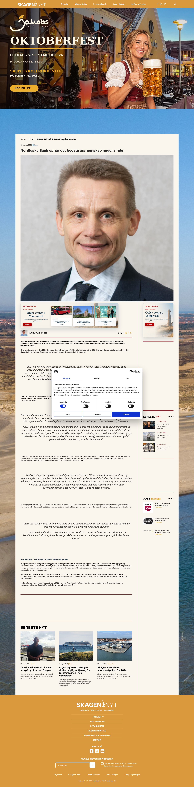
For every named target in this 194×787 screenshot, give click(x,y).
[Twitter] (130, 333)
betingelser (108, 766)
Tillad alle (126, 414)
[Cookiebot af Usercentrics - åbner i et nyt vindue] (131, 371)
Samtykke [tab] (66, 378)
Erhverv (31, 139)
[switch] (86, 406)
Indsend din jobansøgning (97, 735)
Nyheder (65, 4)
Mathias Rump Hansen (38, 333)
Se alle (170, 417)
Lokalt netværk (99, 4)
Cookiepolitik (95, 781)
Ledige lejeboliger (138, 4)
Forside (23, 139)
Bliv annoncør (97, 726)
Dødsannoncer (97, 721)
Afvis (68, 414)
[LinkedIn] (126, 333)
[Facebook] (128, 333)
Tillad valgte (97, 414)
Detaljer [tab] (97, 378)
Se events (27, 324)
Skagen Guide (81, 4)
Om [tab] (127, 378)
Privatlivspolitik (109, 781)
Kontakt (97, 740)
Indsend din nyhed (97, 730)
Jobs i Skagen (119, 4)
